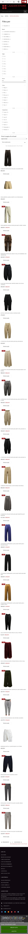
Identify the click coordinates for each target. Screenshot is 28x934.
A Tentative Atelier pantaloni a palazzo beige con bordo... (13, 370)
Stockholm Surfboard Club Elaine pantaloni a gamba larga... (12, 604)
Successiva (18, 842)
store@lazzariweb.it (7, 908)
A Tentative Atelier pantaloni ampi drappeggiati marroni (13, 515)
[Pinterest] (15, 911)
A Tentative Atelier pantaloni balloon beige (12, 341)
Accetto (14, 931)
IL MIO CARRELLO (5, 884)
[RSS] (8, 911)
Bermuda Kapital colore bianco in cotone (11, 746)
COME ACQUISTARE (5, 859)
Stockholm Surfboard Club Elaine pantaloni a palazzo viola (12, 544)
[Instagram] (18, 911)
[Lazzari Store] (14, 6)
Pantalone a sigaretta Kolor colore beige (11, 831)
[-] (2, 82)
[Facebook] (2, 911)
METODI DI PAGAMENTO (6, 866)
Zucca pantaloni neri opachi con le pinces (11, 632)
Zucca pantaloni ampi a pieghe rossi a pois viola (13, 661)
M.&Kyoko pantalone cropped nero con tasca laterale (12, 284)
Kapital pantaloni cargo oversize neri (10, 313)
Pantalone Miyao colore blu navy (9, 774)
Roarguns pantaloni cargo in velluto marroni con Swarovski (13, 254)
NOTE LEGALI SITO (5, 873)
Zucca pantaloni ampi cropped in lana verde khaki (13, 689)
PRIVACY (3, 868)
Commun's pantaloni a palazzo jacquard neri (12, 168)
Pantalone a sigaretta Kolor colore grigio (12, 803)
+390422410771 (6, 905)
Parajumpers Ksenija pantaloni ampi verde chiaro (13, 225)
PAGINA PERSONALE (5, 880)
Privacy (2, 924)
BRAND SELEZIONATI (6, 857)
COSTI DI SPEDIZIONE (6, 861)
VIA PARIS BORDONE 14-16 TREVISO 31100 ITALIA (14, 903)
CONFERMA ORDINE (5, 887)
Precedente (5, 842)
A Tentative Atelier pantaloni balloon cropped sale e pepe (14, 400)
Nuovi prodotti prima (14, 142)
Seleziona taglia (6, 173)
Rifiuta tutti (14, 927)
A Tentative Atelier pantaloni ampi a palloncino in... (13, 428)
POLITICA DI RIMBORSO (6, 864)
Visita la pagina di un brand (8, 136)
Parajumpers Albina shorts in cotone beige (12, 197)
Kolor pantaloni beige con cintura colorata (12, 718)
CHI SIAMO (3, 854)
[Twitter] (5, 911)
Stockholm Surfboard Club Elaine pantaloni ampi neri (13, 574)
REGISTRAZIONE (5, 882)
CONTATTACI (4, 871)
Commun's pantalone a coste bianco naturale (12, 485)
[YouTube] (11, 911)
